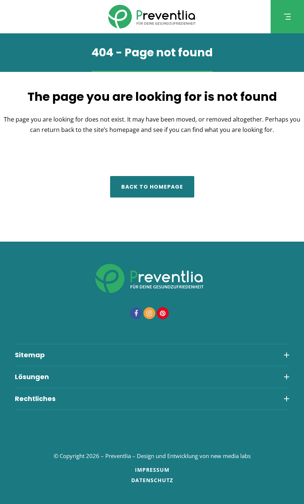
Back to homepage (152, 186)
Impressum (152, 469)
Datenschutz (152, 480)
